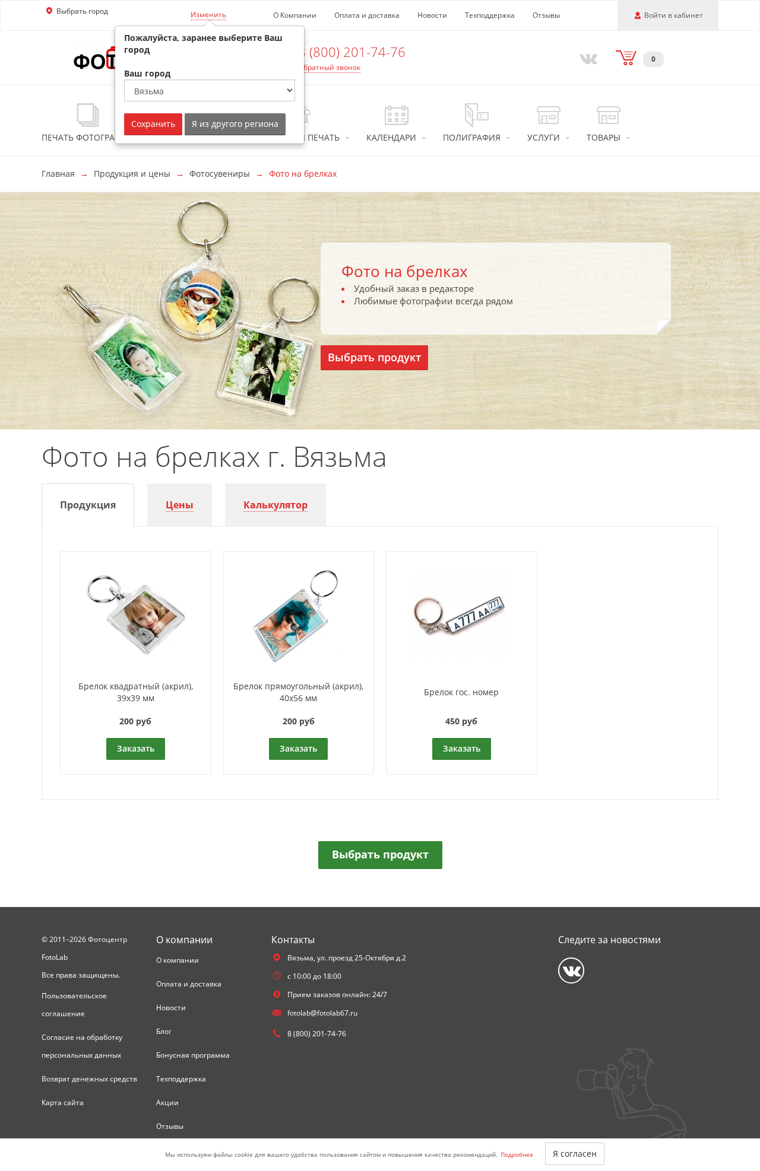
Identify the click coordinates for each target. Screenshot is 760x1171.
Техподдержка (490, 15)
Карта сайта (63, 1102)
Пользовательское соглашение (74, 1005)
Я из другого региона (235, 123)
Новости (432, 15)
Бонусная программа (193, 1055)
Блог (164, 1031)
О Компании (294, 15)
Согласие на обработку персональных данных (82, 1046)
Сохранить (153, 123)
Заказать (135, 748)
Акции (167, 1102)
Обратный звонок (329, 67)
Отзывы (546, 15)
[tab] (88, 505)
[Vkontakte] (586, 57)
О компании (177, 960)
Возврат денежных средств (89, 1079)
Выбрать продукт (374, 357)
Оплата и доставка (367, 15)
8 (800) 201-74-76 (352, 52)
